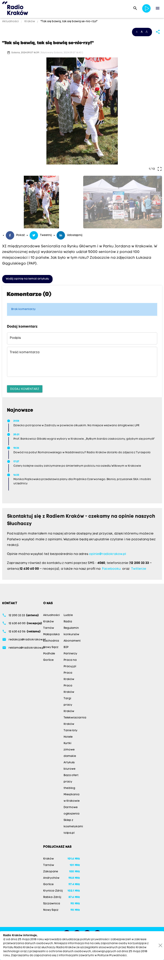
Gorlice (48, 660)
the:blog (69, 788)
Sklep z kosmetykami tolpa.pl (73, 827)
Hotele (68, 736)
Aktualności (10, 21)
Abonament (72, 640)
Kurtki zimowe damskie (70, 750)
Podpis (15, 338)
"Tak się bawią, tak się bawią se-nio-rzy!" (68, 21)
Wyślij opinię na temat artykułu (27, 278)
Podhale (49, 653)
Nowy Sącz (50, 647)
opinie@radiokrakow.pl (107, 554)
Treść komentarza (24, 352)
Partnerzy (70, 653)
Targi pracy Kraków (69, 705)
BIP (66, 647)
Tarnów (48, 628)
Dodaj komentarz (24, 388)
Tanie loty (70, 730)
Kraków (30, 21)
